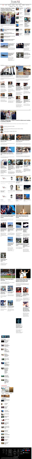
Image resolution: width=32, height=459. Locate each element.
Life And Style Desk (18, 78)
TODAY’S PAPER (12, 3)
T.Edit (6, 450)
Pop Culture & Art (18, 282)
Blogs (15, 6)
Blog (6, 452)
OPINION (2, 175)
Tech (17, 6)
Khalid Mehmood (2, 27)
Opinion (4, 452)
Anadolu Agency (4, 218)
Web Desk (7, 218)
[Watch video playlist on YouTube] (5, 336)
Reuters (1, 218)
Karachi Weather (10, 452)
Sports (6, 451)
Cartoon (20, 6)
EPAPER (21, 3)
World (3, 451)
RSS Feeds (15, 451)
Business (3, 450)
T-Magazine (11, 6)
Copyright (21, 451)
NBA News (18, 452)
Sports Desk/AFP (2, 281)
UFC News (18, 451)
